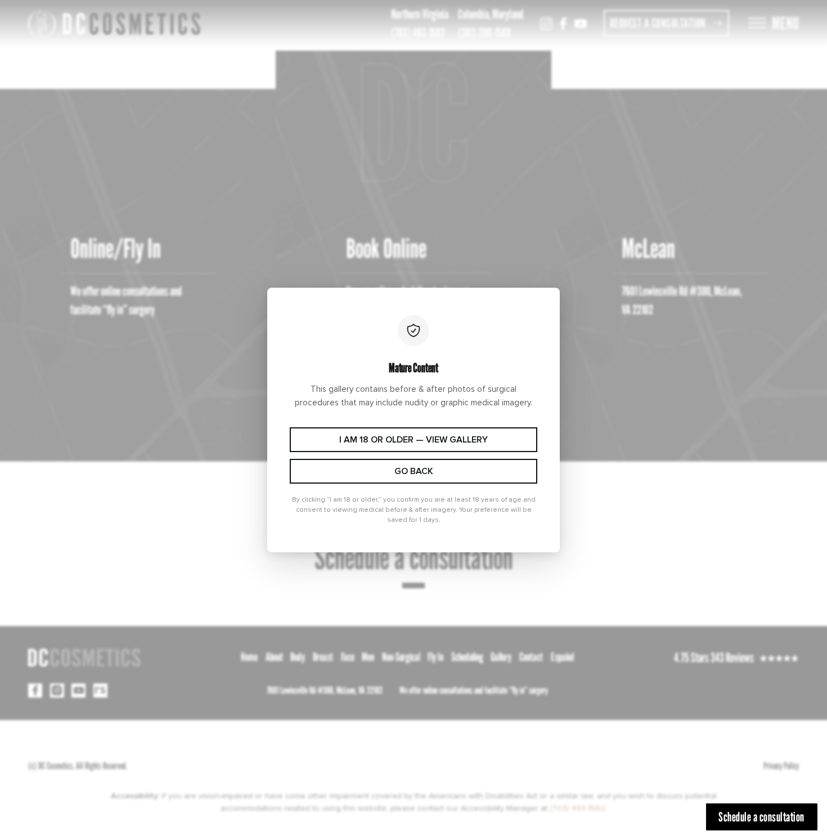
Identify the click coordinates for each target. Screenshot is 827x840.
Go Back (413, 471)
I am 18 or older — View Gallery (413, 439)
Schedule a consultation (761, 816)
